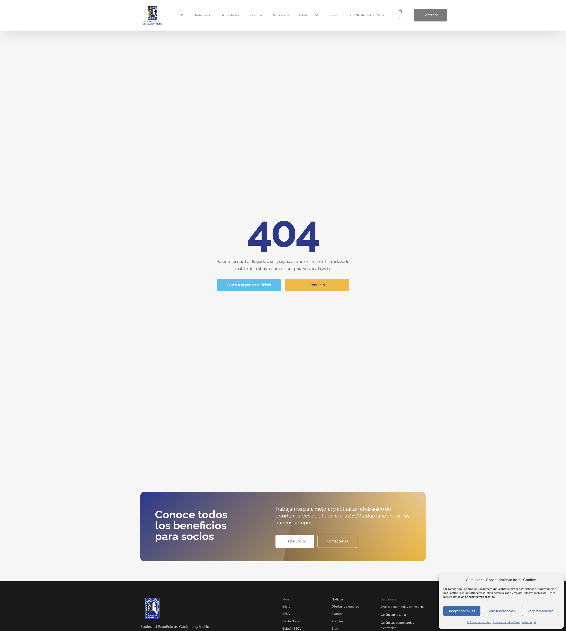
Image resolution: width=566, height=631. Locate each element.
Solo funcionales (501, 611)
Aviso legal (529, 622)
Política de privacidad (506, 622)
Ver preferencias (541, 611)
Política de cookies (479, 622)
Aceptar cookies (462, 611)
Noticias (338, 599)
